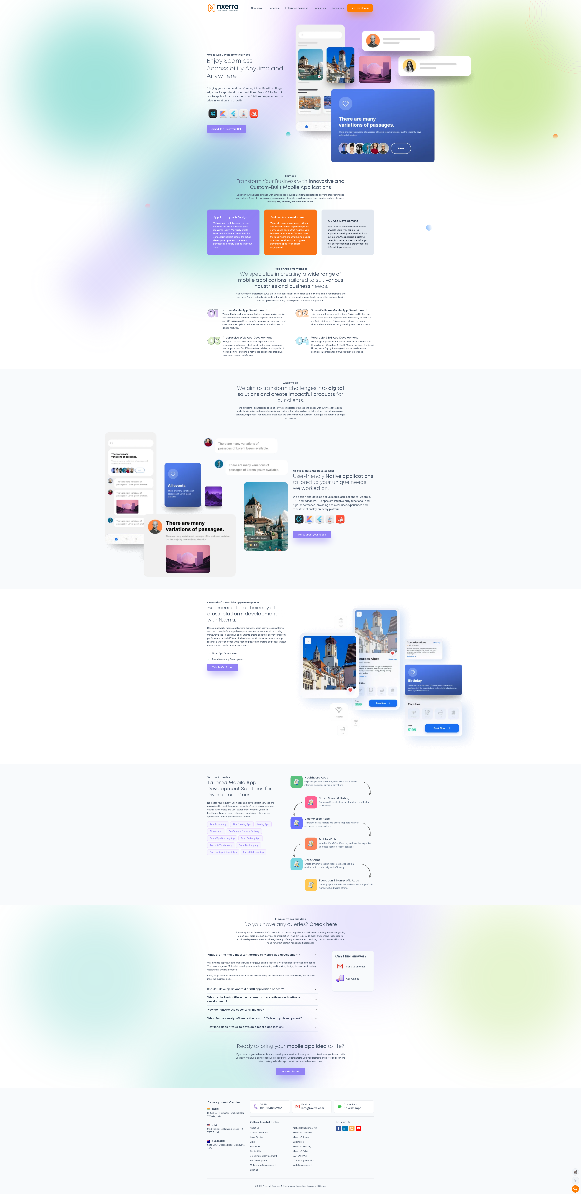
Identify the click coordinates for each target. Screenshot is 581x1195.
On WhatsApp (352, 1108)
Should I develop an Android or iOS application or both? (245, 989)
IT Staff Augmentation (303, 1160)
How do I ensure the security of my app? (235, 1010)
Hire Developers (360, 8)
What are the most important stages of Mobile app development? (253, 955)
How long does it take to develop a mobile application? (245, 1027)
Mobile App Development (263, 1165)
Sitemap (254, 1170)
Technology (337, 8)
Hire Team (255, 1146)
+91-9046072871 (270, 1108)
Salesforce (298, 1141)
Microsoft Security (302, 1146)
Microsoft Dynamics (302, 1132)
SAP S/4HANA (300, 1156)
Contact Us (255, 1151)
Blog (252, 1141)
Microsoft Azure (301, 1137)
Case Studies (256, 1137)
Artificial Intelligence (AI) (305, 1128)
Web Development (302, 1165)
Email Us (305, 1104)
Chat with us (350, 1104)
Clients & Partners (259, 1132)
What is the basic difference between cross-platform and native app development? (255, 999)
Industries (320, 8)
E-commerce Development (263, 1156)
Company (256, 8)
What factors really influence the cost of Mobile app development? (254, 1018)
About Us (254, 1128)
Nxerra (266, 1186)
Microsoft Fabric (301, 1151)
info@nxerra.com (312, 1108)
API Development (258, 1160)
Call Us (263, 1104)
